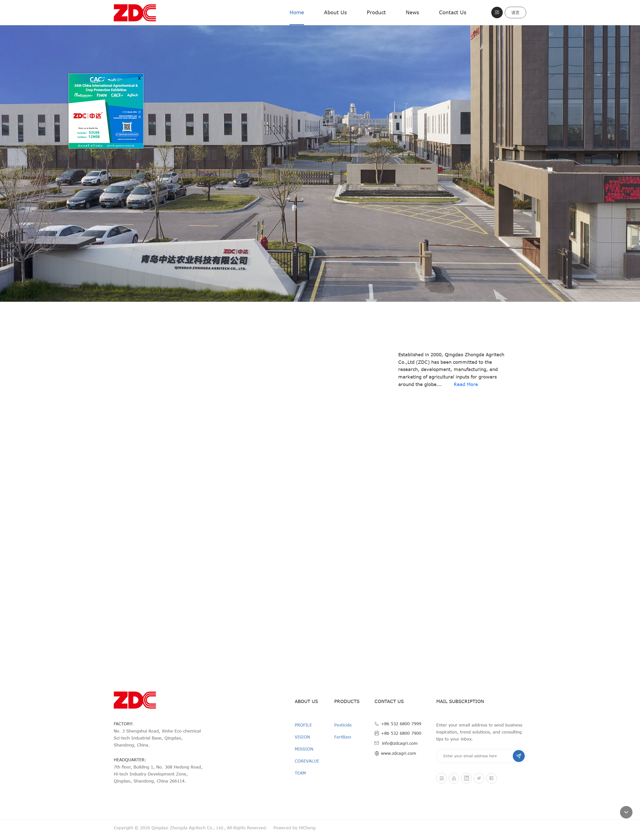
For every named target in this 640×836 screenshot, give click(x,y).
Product (376, 12)
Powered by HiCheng (295, 827)
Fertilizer (343, 737)
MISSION (304, 749)
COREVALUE (307, 761)
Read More (466, 384)
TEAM (300, 773)
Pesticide (343, 725)
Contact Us (452, 12)
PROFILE (303, 725)
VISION (302, 737)
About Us (335, 12)
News (412, 12)
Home (297, 12)
